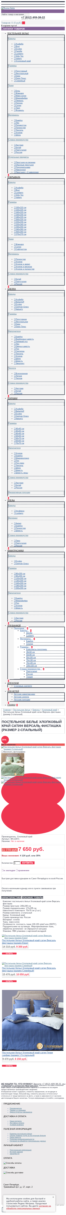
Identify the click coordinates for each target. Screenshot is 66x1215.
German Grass (22, 307)
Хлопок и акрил (23, 264)
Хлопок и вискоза (24, 266)
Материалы (13, 115)
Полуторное (21, 319)
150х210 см (21, 207)
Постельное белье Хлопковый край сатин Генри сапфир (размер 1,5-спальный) (27, 1053)
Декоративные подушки (19, 492)
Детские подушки (22, 699)
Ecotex (19, 49)
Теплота (12, 368)
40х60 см (20, 431)
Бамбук (19, 120)
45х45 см (20, 433)
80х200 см (20, 573)
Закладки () (14, 1154)
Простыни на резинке (25, 162)
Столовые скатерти (23, 686)
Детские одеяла (21, 697)
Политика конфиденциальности (22, 1139)
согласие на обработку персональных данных (28, 1207)
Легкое (19, 376)
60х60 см (20, 441)
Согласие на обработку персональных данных (28, 1141)
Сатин (18, 105)
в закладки (9, 870)
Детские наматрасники (24, 694)
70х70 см (20, 443)
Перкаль (19, 100)
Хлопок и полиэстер (25, 269)
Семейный (20, 81)
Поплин (19, 103)
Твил (18, 108)
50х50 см (20, 436)
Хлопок (19, 132)
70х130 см (31, 660)
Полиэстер (21, 128)
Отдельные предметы (18, 157)
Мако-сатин (21, 96)
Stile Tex (19, 56)
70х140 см (31, 663)
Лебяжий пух (22, 341)
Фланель (20, 110)
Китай (18, 147)
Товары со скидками (18, 1110)
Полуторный (21, 71)
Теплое (19, 378)
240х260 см (21, 229)
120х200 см (21, 578)
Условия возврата (17, 1125)
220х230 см (21, 222)
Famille (19, 51)
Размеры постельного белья (21, 1134)
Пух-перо (20, 463)
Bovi (18, 46)
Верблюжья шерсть (25, 339)
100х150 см (31, 666)
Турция (29, 677)
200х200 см (21, 588)
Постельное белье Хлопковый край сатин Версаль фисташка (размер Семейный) (29, 969)
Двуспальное (22, 322)
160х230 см (21, 215)
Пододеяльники (23, 167)
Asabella (19, 44)
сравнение (23, 870)
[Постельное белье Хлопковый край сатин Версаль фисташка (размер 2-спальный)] (33, 749)
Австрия (19, 145)
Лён (17, 123)
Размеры (12, 66)
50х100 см (31, 657)
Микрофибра (21, 98)
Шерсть (19, 361)
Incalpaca (20, 511)
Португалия (21, 150)
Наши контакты (16, 1121)
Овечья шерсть (23, 346)
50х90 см (30, 655)
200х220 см (21, 220)
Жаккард (20, 93)
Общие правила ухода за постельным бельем (28, 1135)
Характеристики (11, 897)
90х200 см (20, 576)
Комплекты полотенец (36, 649)
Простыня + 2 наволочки (27, 172)
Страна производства (18, 140)
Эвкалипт (20, 363)
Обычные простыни (25, 165)
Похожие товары (32, 897)
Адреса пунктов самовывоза (21, 1112)
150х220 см (21, 210)
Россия (19, 152)
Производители (16, 1108)
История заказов (16, 1152)
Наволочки (21, 170)
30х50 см (30, 652)
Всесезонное (22, 373)
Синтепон (20, 351)
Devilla (29, 633)
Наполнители (14, 331)
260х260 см (21, 232)
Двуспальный (22, 73)
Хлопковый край (23, 61)
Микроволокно (22, 458)
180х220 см (21, 217)
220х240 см (21, 224)
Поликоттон (21, 125)
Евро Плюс (21, 78)
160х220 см (21, 212)
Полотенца (19, 628)
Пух (17, 349)
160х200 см (21, 583)
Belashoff (20, 302)
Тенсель (19, 130)
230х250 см (21, 227)
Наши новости (15, 1137)
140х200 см (21, 581)
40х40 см (20, 428)
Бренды (12, 38)
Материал (12, 518)
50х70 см (20, 438)
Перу (18, 541)
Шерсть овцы (22, 473)
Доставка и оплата (17, 1123)
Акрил (18, 523)
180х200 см (21, 586)
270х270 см (21, 234)
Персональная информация (20, 1150)
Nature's (19, 309)
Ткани (11, 85)
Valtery (19, 58)
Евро (18, 76)
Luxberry (19, 54)
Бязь (18, 91)
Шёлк (18, 135)
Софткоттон (21, 249)
